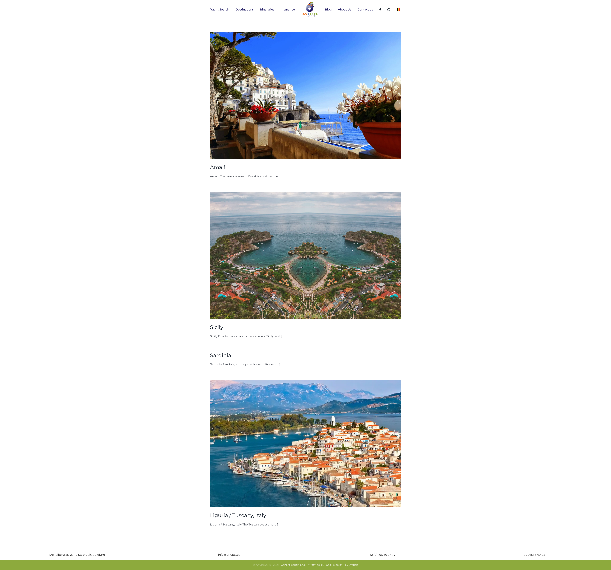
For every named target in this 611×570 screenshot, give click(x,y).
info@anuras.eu (229, 554)
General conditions (293, 564)
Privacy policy (315, 564)
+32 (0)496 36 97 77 (382, 554)
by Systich (351, 564)
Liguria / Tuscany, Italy (238, 515)
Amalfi (218, 167)
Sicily (216, 327)
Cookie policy (334, 564)
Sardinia (220, 355)
